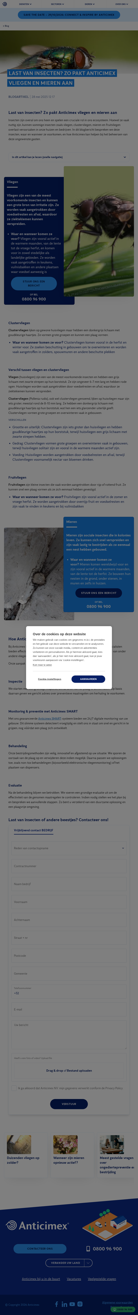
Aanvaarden (88, 679)
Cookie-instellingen (49, 679)
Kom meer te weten (42, 665)
